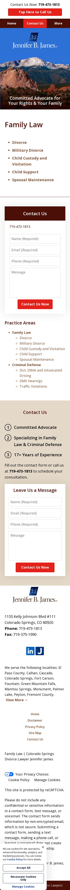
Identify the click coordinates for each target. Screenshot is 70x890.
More (58, 23)
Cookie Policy (18, 780)
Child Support (25, 171)
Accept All (23, 867)
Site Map (35, 733)
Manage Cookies (47, 780)
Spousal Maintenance (33, 179)
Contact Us (35, 23)
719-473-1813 (30, 628)
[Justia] (39, 651)
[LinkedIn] (30, 651)
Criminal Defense (26, 365)
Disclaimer (35, 720)
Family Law (21, 332)
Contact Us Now (35, 304)
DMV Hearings (31, 381)
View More (15, 700)
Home (11, 23)
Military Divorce (27, 150)
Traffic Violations (33, 386)
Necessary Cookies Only (23, 878)
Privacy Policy (35, 727)
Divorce (19, 142)
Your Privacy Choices (32, 774)
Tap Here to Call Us (35, 12)
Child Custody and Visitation (42, 348)
